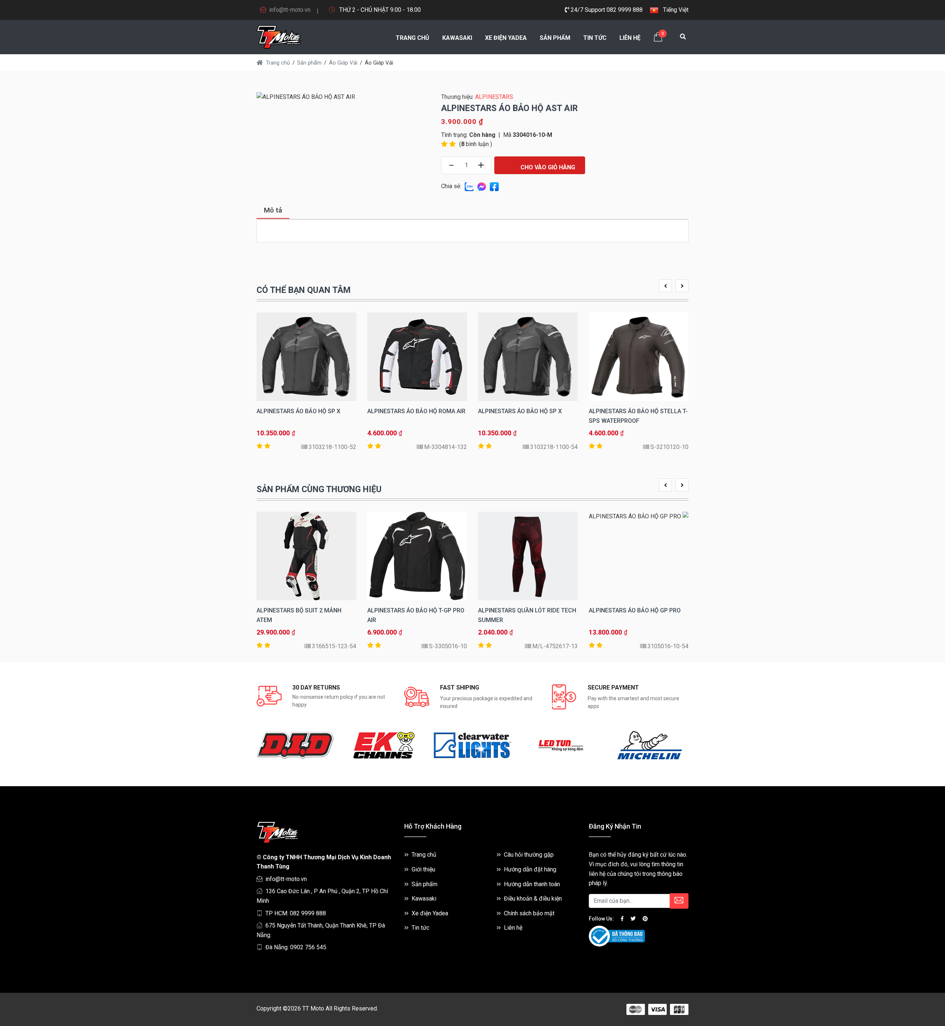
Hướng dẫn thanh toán (532, 884)
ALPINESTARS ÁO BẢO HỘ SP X (520, 411)
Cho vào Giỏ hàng (547, 167)
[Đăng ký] (679, 901)
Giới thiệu (423, 869)
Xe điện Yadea (506, 37)
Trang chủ (412, 37)
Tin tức (594, 37)
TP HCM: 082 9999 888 (295, 913)
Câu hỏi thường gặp (529, 854)
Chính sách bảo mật (529, 913)
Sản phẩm (555, 37)
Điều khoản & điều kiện (533, 898)
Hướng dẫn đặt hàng (530, 869)
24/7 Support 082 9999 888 (606, 9)
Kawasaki (457, 37)
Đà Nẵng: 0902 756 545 (295, 947)
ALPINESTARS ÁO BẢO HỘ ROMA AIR (416, 411)
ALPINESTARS (494, 96)
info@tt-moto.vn (289, 9)
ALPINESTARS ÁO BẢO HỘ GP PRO (635, 610)
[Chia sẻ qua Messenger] (481, 186)
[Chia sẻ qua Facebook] (494, 186)
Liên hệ (629, 37)
